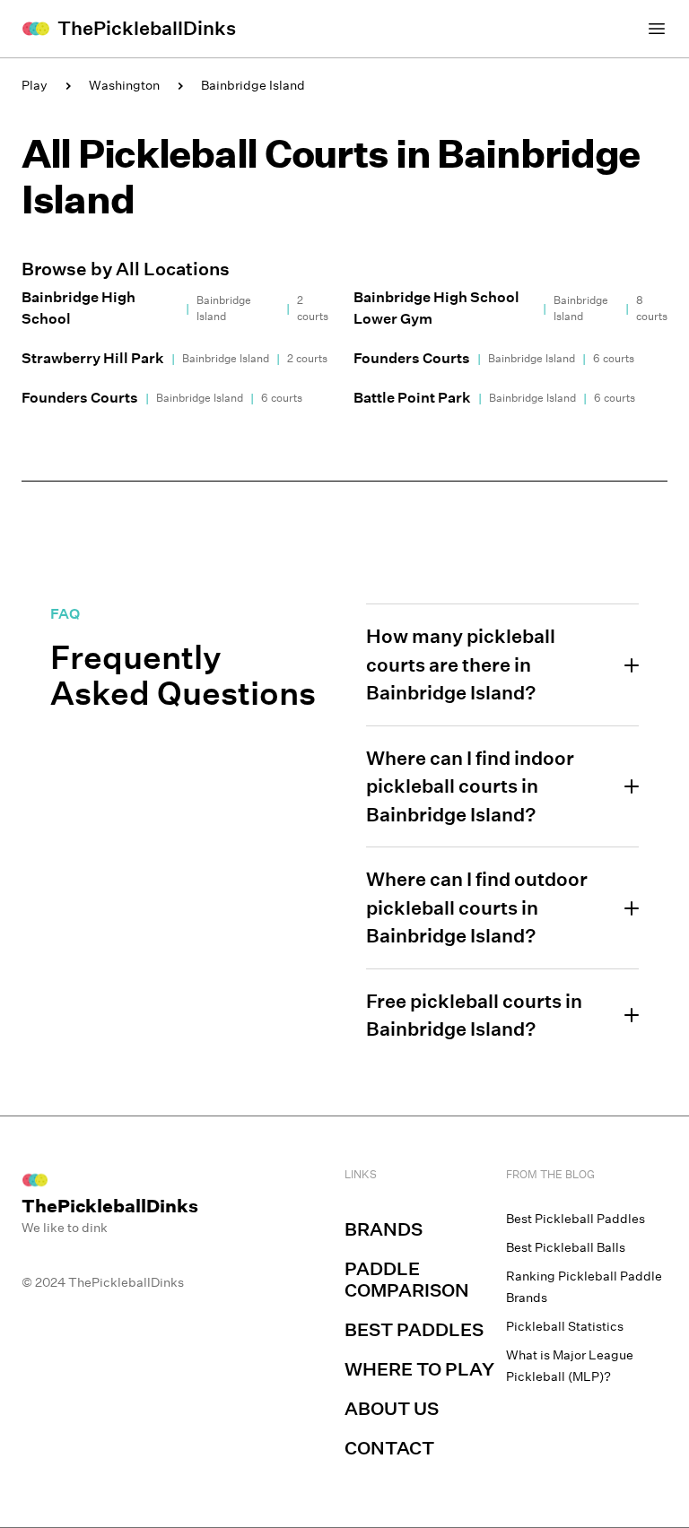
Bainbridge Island (253, 85)
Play (35, 85)
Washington (124, 85)
